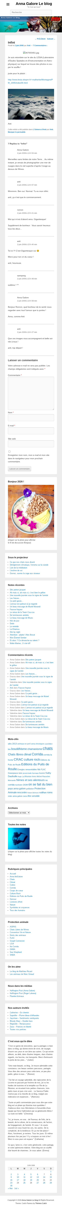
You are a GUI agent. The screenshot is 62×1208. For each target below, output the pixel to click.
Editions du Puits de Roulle (21, 896)
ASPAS (13, 927)
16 (11, 1180)
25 (24, 1183)
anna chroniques (37, 744)
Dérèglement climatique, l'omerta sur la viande (29, 565)
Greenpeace (13, 773)
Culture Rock (15, 893)
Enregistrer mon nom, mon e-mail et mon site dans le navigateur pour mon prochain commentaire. (28, 458)
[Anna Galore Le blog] (31, 24)
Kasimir (42, 773)
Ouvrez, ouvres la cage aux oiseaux (25, 573)
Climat (12, 882)
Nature (12, 905)
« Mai (10, 1188)
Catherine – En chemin (19, 1012)
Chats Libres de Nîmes (19, 930)
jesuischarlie (27, 773)
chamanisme (34, 749)
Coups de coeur (16, 890)
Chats (12, 879)
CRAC (18, 759)
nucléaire (18, 785)
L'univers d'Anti (16, 902)
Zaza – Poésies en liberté (20, 1027)
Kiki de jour (14, 621)
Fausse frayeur (16, 609)
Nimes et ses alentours (30, 780)
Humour (13, 899)
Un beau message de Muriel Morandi (25, 607)
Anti (28, 46)
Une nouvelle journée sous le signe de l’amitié (29, 595)
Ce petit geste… (16, 601)
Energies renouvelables (27, 769)
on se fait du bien (40, 784)
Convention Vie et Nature (20, 932)
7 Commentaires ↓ (40, 46)
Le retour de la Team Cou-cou (22, 612)
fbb (38, 769)
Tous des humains (17, 910)
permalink (21, 132)
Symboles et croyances (20, 907)
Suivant (51, 39)
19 (31, 1180)
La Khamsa (14, 629)
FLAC (43, 769)
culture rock (32, 759)
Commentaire (15, 375)
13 (38, 1177)
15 (51, 1177)
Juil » (16, 1188)
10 (18, 1177)
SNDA (12, 955)
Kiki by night (15, 632)
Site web (12, 439)
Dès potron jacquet (18, 590)
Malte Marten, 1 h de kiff (20, 643)
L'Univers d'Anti (39, 129)
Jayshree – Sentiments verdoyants (24, 1018)
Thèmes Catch (41, 1203)
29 (51, 1183)
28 (44, 1183)
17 (18, 1180)
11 (24, 1177)
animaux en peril (24, 744)
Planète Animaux (17, 996)
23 (11, 1183)
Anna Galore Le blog (34, 3)
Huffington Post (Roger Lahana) (23, 993)
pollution (30, 788)
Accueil (13, 874)
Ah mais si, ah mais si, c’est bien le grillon (27, 592)
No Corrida (14, 946)
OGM (25, 785)
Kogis (20, 776)
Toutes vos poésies (18, 1029)
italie (20, 773)
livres (34, 776)
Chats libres (15, 754)
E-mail (11, 425)
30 (11, 1186)
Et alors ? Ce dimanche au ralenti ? (24, 640)
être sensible (34, 796)
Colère (12, 885)
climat (27, 754)
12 (31, 1177)
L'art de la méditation (18, 568)
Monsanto (12, 780)
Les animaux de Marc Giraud (22, 974)
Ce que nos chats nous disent (22, 562)
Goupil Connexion (17, 941)
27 (38, 1183)
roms (49, 792)
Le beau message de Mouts (21, 618)
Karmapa (35, 773)
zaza (25, 796)
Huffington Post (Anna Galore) (22, 990)
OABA (12, 949)
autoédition (48, 744)
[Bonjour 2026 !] (31, 537)
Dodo (12, 623)
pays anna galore (17, 788)
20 (38, 1180)
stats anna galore (15, 796)
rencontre (22, 792)
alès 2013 (12, 744)
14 (44, 1177)
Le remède (14, 626)
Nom (11, 412)
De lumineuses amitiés (19, 615)
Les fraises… (15, 598)
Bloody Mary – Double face (21, 1021)
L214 (12, 944)
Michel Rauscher (43, 776)
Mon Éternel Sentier (18, 638)
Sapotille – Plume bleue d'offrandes (24, 1015)
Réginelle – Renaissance (20, 1024)
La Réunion (26, 776)
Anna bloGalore (16, 876)
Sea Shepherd (16, 952)
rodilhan (42, 792)
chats (48, 748)
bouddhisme (19, 748)
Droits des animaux (18, 935)
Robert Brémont (32, 793)
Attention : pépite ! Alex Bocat (22, 635)
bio (9, 749)
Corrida (37, 754)
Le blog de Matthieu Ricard (21, 971)
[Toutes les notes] (19, 849)
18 (24, 1180)
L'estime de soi (16, 570)
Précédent (40, 39)
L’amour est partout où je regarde (23, 604)
